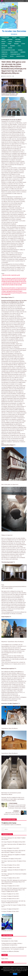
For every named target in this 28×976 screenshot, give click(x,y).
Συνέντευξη (4, 54)
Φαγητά (3, 47)
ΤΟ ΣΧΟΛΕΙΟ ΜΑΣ (5, 37)
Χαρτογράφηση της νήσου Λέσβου (9, 941)
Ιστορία (23, 43)
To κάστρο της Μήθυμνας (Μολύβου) (10, 951)
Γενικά (3, 39)
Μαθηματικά (18, 41)
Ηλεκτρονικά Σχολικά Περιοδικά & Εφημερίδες (14, 1)
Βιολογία (4, 41)
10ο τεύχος (4, 885)
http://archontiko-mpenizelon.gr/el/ (11, 275)
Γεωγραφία (10, 39)
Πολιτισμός (4, 56)
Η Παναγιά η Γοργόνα (6, 938)
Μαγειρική (12, 45)
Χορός (3, 58)
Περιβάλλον (4, 52)
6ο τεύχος (3, 896)
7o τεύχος (3, 893)
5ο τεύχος (3, 898)
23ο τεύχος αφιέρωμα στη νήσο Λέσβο (10, 837)
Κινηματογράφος (20, 56)
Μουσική (10, 47)
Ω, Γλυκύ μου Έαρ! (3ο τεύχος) (8, 905)
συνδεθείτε (18, 824)
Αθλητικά (14, 37)
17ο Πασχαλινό (5, 858)
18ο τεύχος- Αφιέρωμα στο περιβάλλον (10, 854)
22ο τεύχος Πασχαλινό (6, 841)
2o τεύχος (3, 909)
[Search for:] (14, 829)
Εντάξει (15, 973)
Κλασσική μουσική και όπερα (8, 50)
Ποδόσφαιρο (22, 37)
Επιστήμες (17, 39)
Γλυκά (19, 45)
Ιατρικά (10, 41)
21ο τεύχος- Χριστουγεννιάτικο (8, 844)
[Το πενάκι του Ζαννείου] (9, 27)
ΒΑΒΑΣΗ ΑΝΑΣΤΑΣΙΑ (7, 76)
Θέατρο (11, 56)
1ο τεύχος (3, 911)
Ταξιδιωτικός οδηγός (15, 54)
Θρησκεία (16, 43)
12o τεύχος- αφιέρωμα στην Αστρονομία (11, 873)
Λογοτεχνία (4, 45)
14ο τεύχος (4, 867)
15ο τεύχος (4, 865)
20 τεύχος (3, 848)
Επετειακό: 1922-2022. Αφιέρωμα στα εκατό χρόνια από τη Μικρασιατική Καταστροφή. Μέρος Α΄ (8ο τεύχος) (13, 890)
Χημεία (9, 43)
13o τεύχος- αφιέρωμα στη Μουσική (10, 869)
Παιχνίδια (20, 50)
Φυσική (3, 43)
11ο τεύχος (4, 877)
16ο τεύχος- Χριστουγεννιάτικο (9, 861)
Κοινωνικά (23, 52)
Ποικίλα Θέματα (14, 52)
